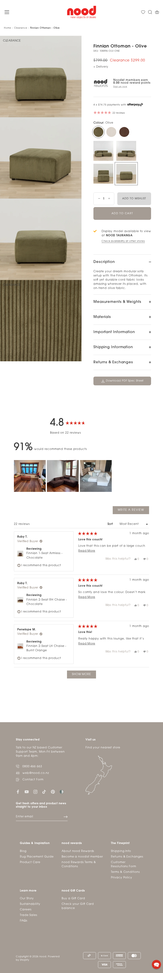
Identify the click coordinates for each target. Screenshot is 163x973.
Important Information (114, 332)
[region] (63, 476)
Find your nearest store (102, 747)
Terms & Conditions (125, 872)
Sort (111, 524)
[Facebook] (18, 791)
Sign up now (120, 87)
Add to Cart (122, 213)
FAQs (23, 920)
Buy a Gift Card (73, 898)
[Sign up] (66, 817)
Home (7, 28)
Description (104, 262)
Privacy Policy (121, 877)
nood (42, 957)
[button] (30, 476)
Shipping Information (113, 347)
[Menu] (7, 12)
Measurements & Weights (117, 302)
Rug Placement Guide (37, 856)
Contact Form (33, 779)
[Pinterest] (53, 791)
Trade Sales (28, 915)
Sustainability (30, 904)
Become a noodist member (82, 856)
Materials (102, 317)
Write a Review (133, 511)
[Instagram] (35, 791)
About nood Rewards (78, 851)
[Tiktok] (44, 791)
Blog (23, 851)
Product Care (30, 862)
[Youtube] (27, 791)
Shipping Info (121, 851)
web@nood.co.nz (35, 773)
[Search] (150, 12)
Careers (25, 909)
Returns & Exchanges (113, 362)
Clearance (20, 28)
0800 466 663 (32, 766)
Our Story (27, 898)
